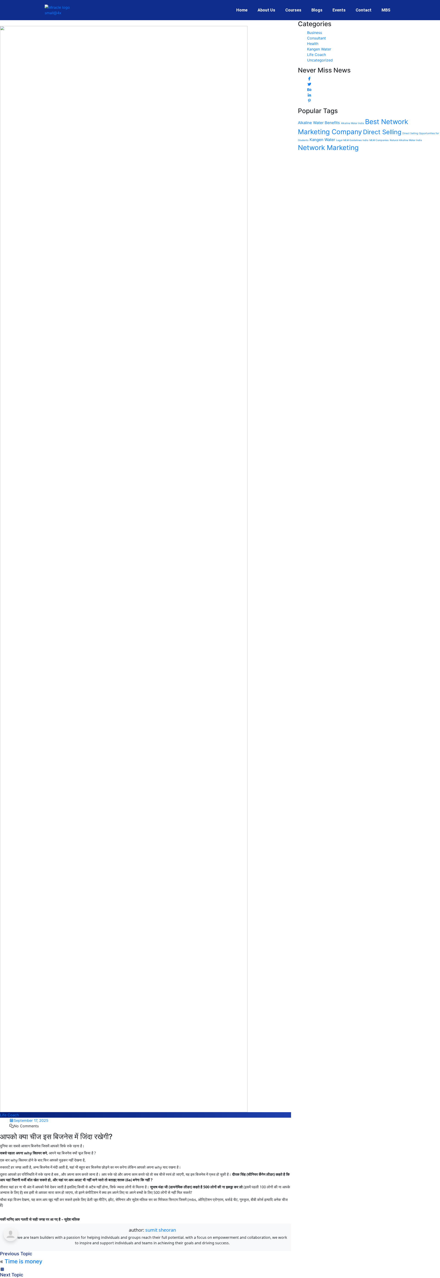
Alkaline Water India (352, 123)
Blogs (316, 10)
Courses (293, 10)
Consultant (316, 38)
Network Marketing (328, 148)
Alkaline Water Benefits (319, 122)
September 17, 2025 (31, 1120)
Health (312, 43)
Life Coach (9, 1115)
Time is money (23, 1261)
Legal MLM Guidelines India (352, 140)
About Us (266, 10)
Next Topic (11, 1275)
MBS (386, 10)
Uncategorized (320, 60)
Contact (363, 10)
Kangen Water (319, 49)
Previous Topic (16, 1253)
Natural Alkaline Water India (406, 140)
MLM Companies (379, 140)
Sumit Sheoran (160, 1230)
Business (314, 32)
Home (242, 10)
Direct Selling (382, 132)
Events (339, 10)
